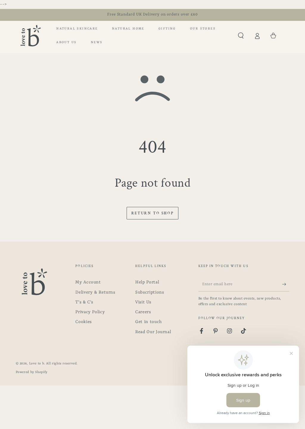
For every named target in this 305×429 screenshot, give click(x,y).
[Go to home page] (31, 36)
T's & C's (84, 302)
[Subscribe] (285, 284)
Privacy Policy (90, 312)
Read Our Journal (153, 332)
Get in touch (148, 322)
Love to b (36, 363)
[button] (241, 36)
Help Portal (147, 282)
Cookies (83, 322)
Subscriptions (149, 292)
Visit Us (143, 302)
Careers (143, 312)
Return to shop (152, 213)
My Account (88, 282)
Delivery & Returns (95, 292)
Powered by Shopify (32, 372)
